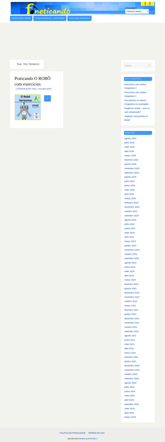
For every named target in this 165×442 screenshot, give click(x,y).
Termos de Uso (96, 433)
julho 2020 (129, 387)
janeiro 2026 (130, 164)
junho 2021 (129, 340)
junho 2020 (129, 391)
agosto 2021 (130, 335)
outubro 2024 (130, 211)
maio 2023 (129, 271)
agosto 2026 (130, 138)
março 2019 (130, 417)
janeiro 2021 (130, 361)
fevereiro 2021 (131, 357)
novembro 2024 (132, 207)
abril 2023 (129, 275)
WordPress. (92, 439)
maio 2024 (129, 233)
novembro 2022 (132, 297)
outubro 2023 (130, 254)
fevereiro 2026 (131, 160)
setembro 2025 (131, 173)
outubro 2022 (130, 301)
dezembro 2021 (132, 318)
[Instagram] (148, 4)
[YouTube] (143, 4)
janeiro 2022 (130, 314)
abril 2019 (129, 413)
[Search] (149, 65)
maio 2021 (129, 344)
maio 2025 (129, 190)
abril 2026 (129, 151)
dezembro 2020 (132, 365)
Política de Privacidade (73, 433)
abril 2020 (129, 400)
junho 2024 (129, 228)
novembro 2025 (132, 168)
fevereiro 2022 (131, 310)
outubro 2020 (130, 374)
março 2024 (130, 241)
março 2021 (130, 353)
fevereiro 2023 (131, 284)
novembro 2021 (132, 323)
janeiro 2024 (130, 245)
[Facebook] (152, 4)
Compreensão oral (26, 89)
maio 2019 (129, 408)
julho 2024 (129, 224)
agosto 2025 (130, 177)
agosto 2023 (130, 263)
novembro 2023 (132, 250)
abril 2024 (129, 237)
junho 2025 (129, 185)
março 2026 (130, 155)
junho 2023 (129, 267)
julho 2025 (129, 181)
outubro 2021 (130, 327)
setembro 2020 (131, 378)
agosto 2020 (130, 383)
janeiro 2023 (130, 288)
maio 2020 (129, 395)
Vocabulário (45, 89)
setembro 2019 (131, 404)
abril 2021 (129, 348)
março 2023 (130, 280)
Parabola (82, 439)
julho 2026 (129, 142)
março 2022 (130, 305)
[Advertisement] (82, 40)
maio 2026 (129, 147)
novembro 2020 (132, 370)
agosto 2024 (130, 220)
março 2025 (130, 198)
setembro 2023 (131, 258)
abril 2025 (129, 194)
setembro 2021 (131, 331)
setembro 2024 (131, 215)
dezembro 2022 (132, 293)
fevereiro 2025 (131, 203)
